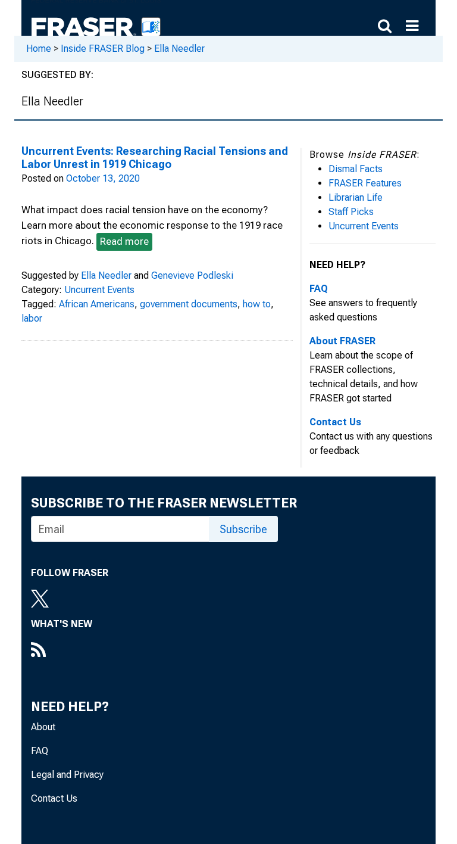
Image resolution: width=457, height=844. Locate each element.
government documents (188, 304)
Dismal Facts (355, 169)
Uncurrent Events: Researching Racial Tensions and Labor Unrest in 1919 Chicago (154, 157)
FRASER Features (365, 183)
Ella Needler (179, 48)
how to (257, 304)
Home (38, 48)
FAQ (39, 750)
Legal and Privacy (67, 774)
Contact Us (54, 798)
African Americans (96, 304)
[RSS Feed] (61, 651)
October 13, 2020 (103, 178)
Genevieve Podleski (192, 275)
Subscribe (243, 529)
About (43, 727)
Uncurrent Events (99, 289)
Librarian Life (355, 197)
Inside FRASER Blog (103, 48)
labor (31, 318)
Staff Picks (351, 211)
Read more (124, 241)
